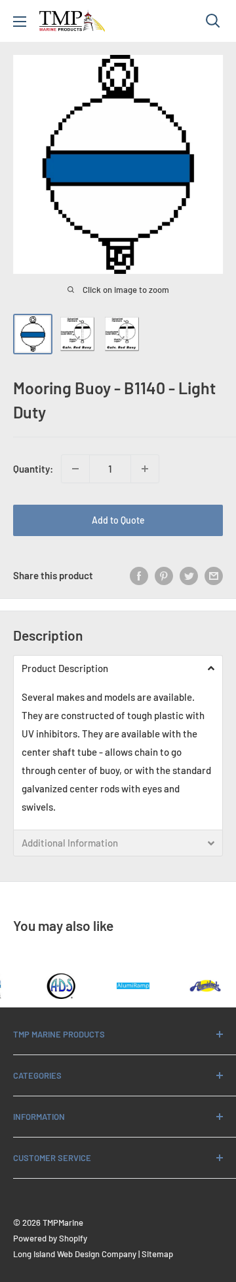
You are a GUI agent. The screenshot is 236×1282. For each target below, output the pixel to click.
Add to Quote (118, 520)
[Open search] (213, 21)
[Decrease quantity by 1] (75, 468)
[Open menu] (19, 21)
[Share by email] (214, 575)
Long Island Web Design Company (74, 1254)
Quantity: (33, 469)
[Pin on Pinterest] (164, 575)
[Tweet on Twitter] (189, 575)
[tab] (118, 668)
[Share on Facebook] (139, 575)
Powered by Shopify (50, 1238)
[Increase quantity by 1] (145, 468)
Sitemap (157, 1254)
